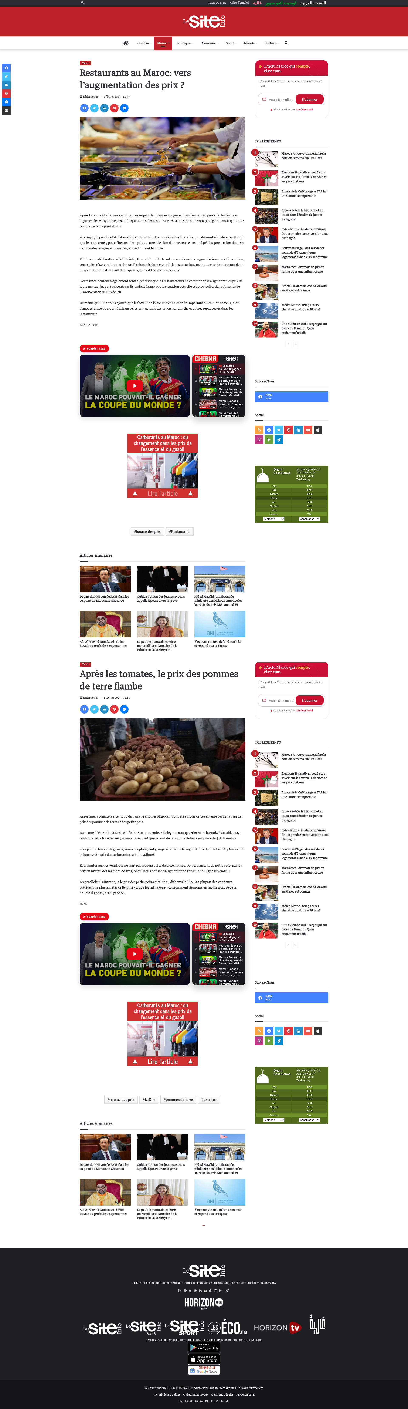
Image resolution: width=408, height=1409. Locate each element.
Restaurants (180, 531)
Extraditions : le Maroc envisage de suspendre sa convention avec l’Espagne (305, 233)
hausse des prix (148, 531)
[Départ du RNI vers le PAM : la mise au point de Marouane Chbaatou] (105, 579)
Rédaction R (90, 96)
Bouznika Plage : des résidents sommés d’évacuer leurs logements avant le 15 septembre (305, 252)
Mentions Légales (222, 1394)
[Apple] (211, 1290)
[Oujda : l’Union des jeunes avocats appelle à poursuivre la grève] (162, 579)
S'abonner (309, 99)
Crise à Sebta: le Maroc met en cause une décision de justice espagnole (302, 214)
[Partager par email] (6, 110)
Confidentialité (304, 109)
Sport (230, 43)
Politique (184, 43)
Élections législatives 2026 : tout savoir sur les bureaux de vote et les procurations (304, 177)
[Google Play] (221, 1290)
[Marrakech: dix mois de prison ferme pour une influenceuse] (266, 273)
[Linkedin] (104, 108)
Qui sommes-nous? (195, 1394)
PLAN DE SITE (245, 1394)
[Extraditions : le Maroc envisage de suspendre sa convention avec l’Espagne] (266, 235)
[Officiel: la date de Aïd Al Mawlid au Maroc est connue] (266, 292)
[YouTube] (206, 1290)
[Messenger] (124, 108)
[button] (135, 386)
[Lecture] (135, 386)
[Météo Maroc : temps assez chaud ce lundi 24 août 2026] (266, 311)
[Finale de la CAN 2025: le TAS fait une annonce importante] (266, 197)
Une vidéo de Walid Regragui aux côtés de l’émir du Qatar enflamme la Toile (305, 328)
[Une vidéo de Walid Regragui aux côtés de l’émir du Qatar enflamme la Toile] (266, 330)
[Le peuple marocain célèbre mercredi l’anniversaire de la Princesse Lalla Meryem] (162, 624)
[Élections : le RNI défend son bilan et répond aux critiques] (219, 624)
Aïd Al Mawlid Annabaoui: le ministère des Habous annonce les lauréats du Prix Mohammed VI (218, 600)
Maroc (162, 43)
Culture (270, 43)
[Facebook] (84, 108)
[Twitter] (94, 108)
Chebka (143, 43)
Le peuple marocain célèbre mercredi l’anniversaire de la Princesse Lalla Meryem (157, 645)
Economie (208, 43)
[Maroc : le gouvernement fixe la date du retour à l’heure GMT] (266, 159)
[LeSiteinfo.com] (204, 21)
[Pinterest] (114, 108)
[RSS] (181, 1290)
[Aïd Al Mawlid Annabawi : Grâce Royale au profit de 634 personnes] (105, 624)
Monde (249, 43)
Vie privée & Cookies (166, 1394)
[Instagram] (216, 1290)
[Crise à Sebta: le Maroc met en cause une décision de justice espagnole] (266, 216)
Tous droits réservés (250, 1387)
